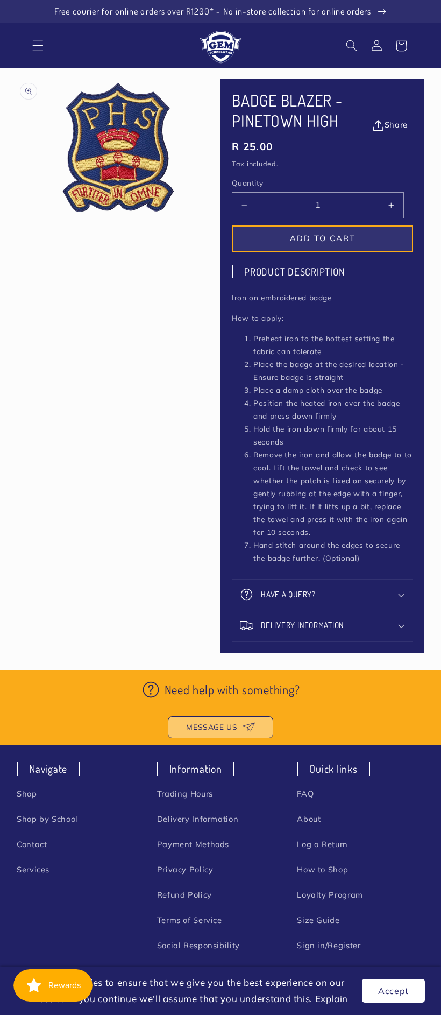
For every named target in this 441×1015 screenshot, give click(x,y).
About (309, 819)
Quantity (247, 182)
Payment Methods (193, 844)
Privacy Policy (185, 869)
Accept (393, 990)
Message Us (211, 726)
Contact (32, 844)
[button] (351, 45)
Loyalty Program (329, 895)
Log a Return (322, 844)
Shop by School (47, 819)
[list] (118, 147)
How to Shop (322, 869)
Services (33, 869)
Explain (331, 998)
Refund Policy (184, 895)
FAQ (305, 793)
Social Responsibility (198, 945)
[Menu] (38, 45)
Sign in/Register (328, 945)
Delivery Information (198, 819)
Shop (27, 793)
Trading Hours (185, 793)
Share (396, 124)
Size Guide (318, 920)
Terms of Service (189, 920)
